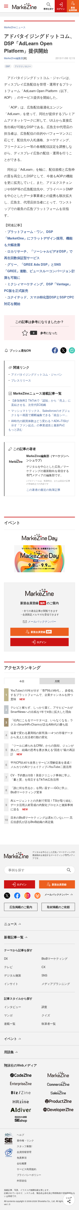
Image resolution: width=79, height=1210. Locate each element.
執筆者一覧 (49, 1024)
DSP (8, 66)
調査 (44, 1007)
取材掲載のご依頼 (58, 907)
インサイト (11, 984)
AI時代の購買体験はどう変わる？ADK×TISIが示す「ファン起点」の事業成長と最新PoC (40, 423)
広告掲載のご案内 (21, 907)
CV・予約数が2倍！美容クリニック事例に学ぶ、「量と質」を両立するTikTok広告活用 (42, 777)
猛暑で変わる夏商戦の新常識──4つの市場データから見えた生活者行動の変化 (42, 735)
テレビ (8, 967)
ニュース (10, 923)
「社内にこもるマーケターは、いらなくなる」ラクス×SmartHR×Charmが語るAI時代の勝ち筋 (42, 722)
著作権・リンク (25, 1140)
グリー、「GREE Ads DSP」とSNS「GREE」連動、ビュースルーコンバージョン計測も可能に (39, 271)
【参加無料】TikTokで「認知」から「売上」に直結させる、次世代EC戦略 (41, 402)
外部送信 (22, 1180)
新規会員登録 (41, 632)
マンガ (8, 1015)
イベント (10, 1038)
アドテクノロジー (23, 66)
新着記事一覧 (13, 937)
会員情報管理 (24, 1152)
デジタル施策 (12, 975)
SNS (44, 975)
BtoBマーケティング (54, 958)
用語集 (9, 1052)
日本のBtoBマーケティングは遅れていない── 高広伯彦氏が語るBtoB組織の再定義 (42, 819)
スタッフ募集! (24, 1146)
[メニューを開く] (6, 6)
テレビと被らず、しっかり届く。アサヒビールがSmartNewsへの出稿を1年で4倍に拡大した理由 (42, 709)
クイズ (46, 1015)
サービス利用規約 (26, 1169)
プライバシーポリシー (29, 1174)
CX (43, 967)
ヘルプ (20, 1134)
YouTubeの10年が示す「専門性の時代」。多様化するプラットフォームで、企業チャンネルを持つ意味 (42, 694)
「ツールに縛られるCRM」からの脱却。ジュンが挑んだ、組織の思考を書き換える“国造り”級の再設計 (43, 749)
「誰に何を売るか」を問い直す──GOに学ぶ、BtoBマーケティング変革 (40, 790)
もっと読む (15, 429)
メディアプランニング (56, 984)
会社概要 (22, 1163)
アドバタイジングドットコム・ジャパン (36, 374)
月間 (57, 681)
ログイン (41, 642)
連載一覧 (9, 1024)
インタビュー (12, 1007)
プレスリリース (21, 380)
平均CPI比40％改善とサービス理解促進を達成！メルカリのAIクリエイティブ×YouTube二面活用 (41, 764)
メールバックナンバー (42, 621)
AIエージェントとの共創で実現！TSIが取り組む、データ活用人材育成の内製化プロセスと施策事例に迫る (42, 804)
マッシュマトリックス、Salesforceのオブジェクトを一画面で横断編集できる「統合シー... (40, 413)
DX (6, 958)
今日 (21, 681)
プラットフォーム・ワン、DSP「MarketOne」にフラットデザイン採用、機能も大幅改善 (38, 238)
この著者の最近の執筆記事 (43, 490)
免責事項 (22, 1157)
